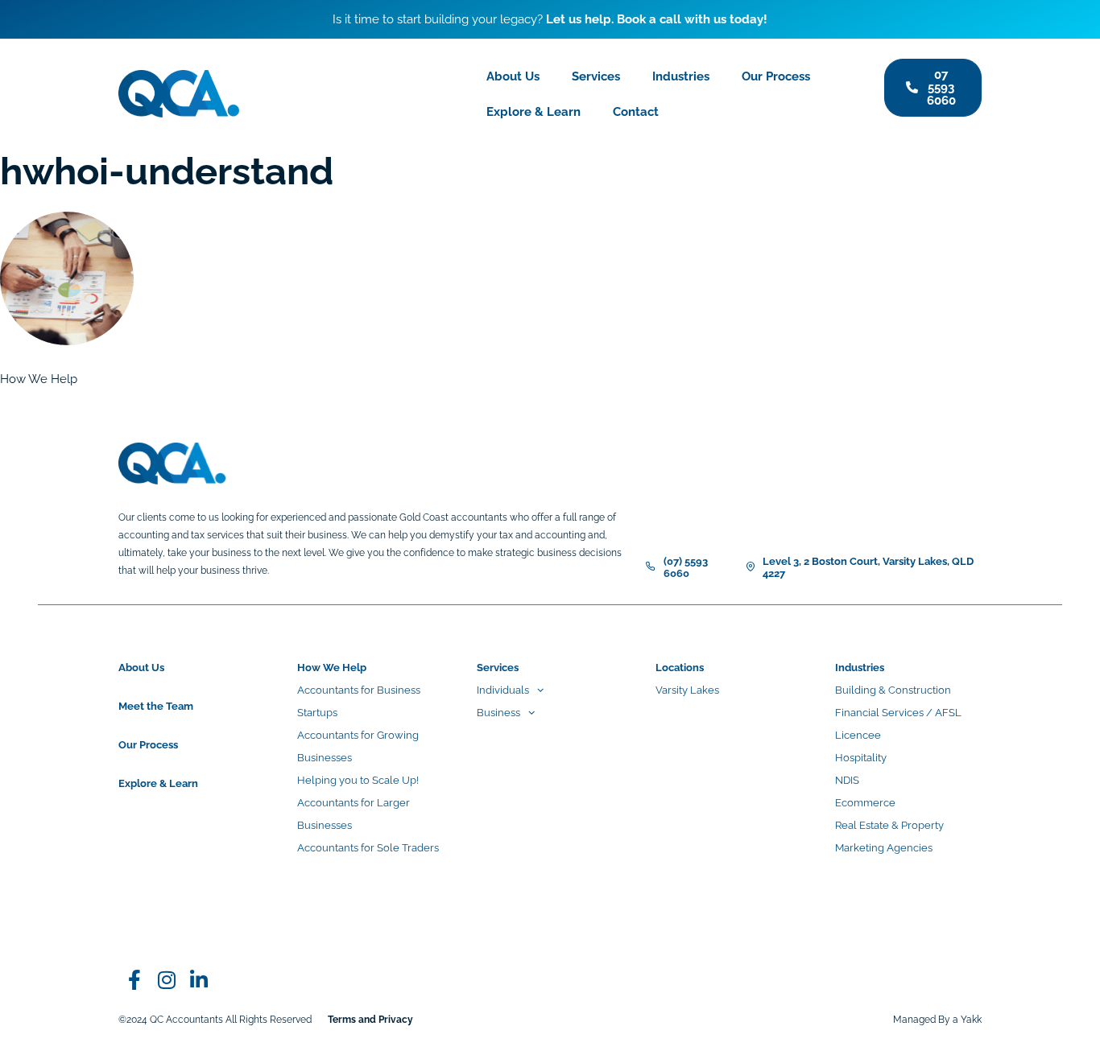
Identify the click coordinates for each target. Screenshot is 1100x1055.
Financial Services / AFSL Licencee (898, 724)
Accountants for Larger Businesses (353, 814)
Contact (636, 112)
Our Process (776, 76)
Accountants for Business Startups (358, 701)
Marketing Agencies (884, 848)
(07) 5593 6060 (686, 567)
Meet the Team (155, 706)
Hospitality (861, 758)
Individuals (503, 690)
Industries (680, 76)
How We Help (331, 667)
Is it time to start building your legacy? (550, 19)
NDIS (847, 780)
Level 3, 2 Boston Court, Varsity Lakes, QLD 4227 (868, 567)
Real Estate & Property (889, 825)
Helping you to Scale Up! (358, 780)
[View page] (167, 979)
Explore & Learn (533, 112)
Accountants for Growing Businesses (358, 746)
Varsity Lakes (687, 690)
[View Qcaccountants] (134, 979)
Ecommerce (865, 803)
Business (498, 713)
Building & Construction (893, 690)
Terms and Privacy (370, 1019)
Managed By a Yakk (937, 1019)
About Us (513, 76)
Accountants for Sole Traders (368, 848)
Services (596, 76)
